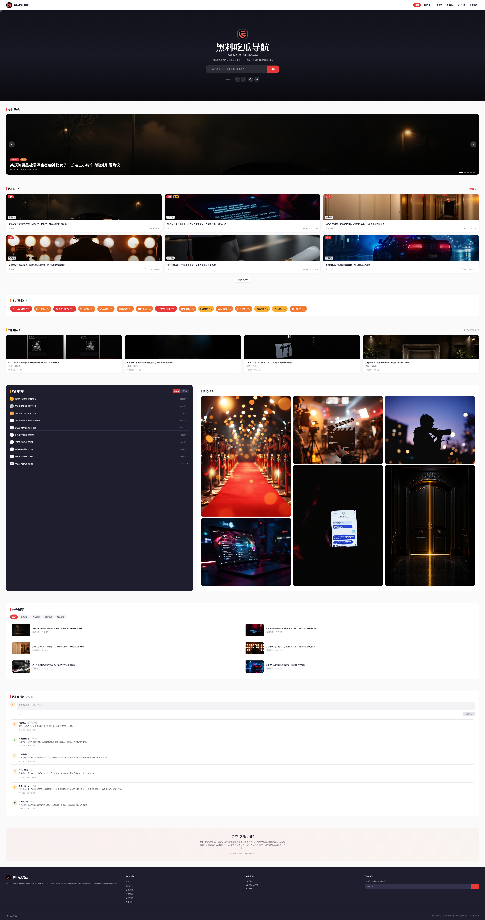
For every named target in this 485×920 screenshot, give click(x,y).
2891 (23, 746)
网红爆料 (36, 617)
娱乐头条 (426, 5)
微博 (251, 881)
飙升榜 (184, 391)
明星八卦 (24, 617)
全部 (14, 617)
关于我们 (473, 5)
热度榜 (176, 391)
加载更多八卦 (242, 279)
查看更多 (472, 189)
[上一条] (12, 144)
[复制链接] (256, 79)
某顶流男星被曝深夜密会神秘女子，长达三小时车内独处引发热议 (65, 165)
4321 (23, 793)
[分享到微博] (243, 79)
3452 (23, 730)
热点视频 (461, 5)
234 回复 (32, 730)
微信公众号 (253, 885)
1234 (23, 761)
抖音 (251, 888)
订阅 (475, 886)
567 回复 (32, 746)
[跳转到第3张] (468, 172)
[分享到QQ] (250, 79)
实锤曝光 (450, 5)
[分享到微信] (237, 79)
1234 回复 (32, 777)
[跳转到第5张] (474, 172)
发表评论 (468, 714)
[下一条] (473, 144)
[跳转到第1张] (461, 172)
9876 (23, 809)
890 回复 (32, 761)
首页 (417, 5)
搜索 (273, 69)
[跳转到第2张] (465, 172)
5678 (23, 777)
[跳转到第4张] (471, 172)
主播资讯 (438, 5)
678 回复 (32, 793)
